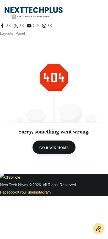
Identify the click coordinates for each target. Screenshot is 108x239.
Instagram (42, 192)
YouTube (26, 192)
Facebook (8, 192)
